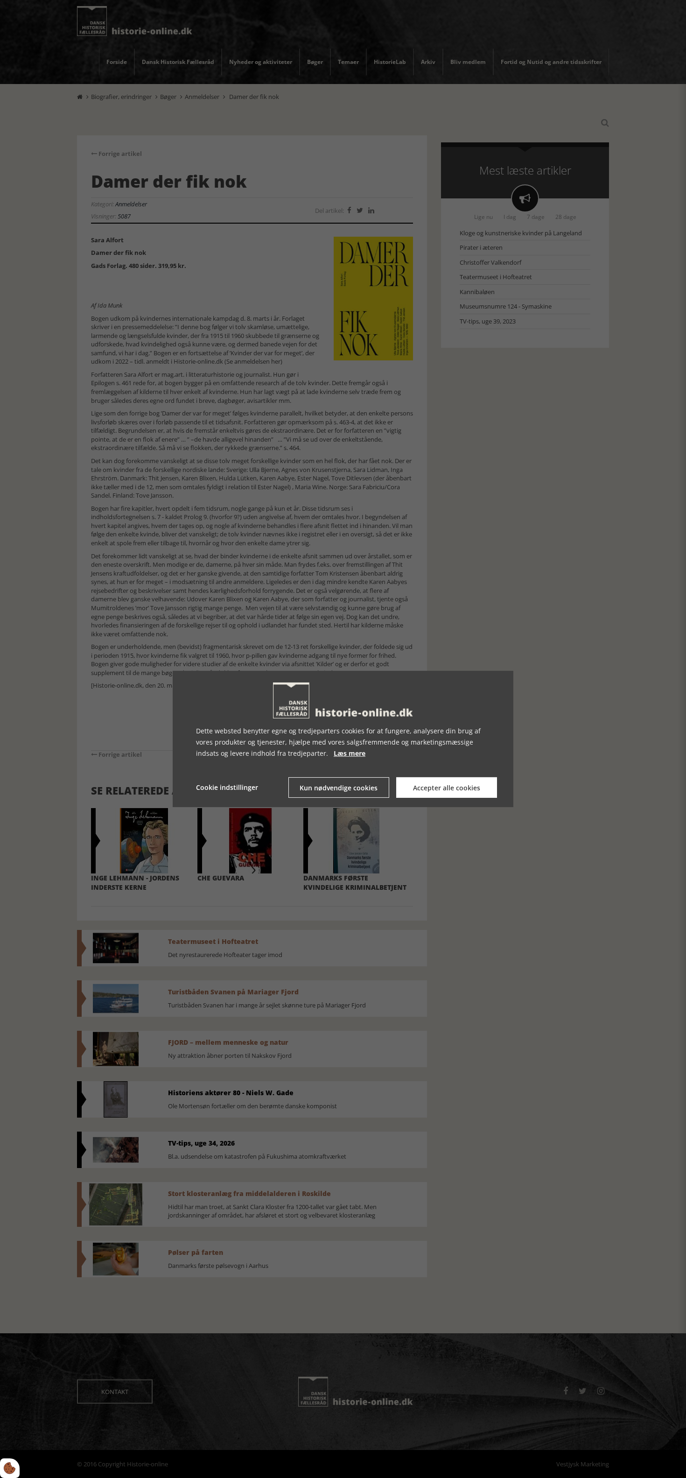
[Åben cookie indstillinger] (10, 1468)
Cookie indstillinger (227, 787)
